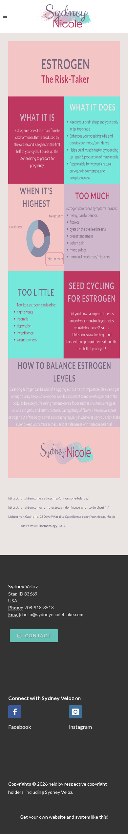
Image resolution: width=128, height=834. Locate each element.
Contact (37, 635)
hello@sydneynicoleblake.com (52, 614)
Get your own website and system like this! (64, 817)
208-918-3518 (39, 607)
